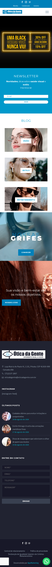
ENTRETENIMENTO (26, 200)
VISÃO (26, 141)
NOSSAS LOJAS (11, 302)
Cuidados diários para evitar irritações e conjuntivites (29, 415)
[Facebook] (22, 2)
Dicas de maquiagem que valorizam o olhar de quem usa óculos (30, 440)
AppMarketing (33, 563)
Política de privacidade (39, 551)
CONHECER (26, 252)
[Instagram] (26, 2)
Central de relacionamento (14, 551)
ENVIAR (26, 102)
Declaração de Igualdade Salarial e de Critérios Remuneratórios (26, 555)
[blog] (29, 545)
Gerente (36, 6)
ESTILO (26, 170)
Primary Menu (47, 12)
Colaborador (26, 6)
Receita (15, 6)
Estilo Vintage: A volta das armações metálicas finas (28, 427)
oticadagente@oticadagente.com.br (20, 377)
